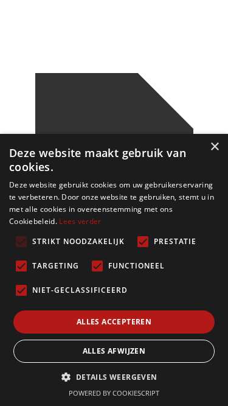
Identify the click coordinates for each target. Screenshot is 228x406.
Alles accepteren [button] (114, 322)
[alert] (114, 270)
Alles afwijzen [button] (114, 351)
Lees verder (80, 221)
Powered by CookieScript (114, 392)
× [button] (214, 147)
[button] (114, 377)
